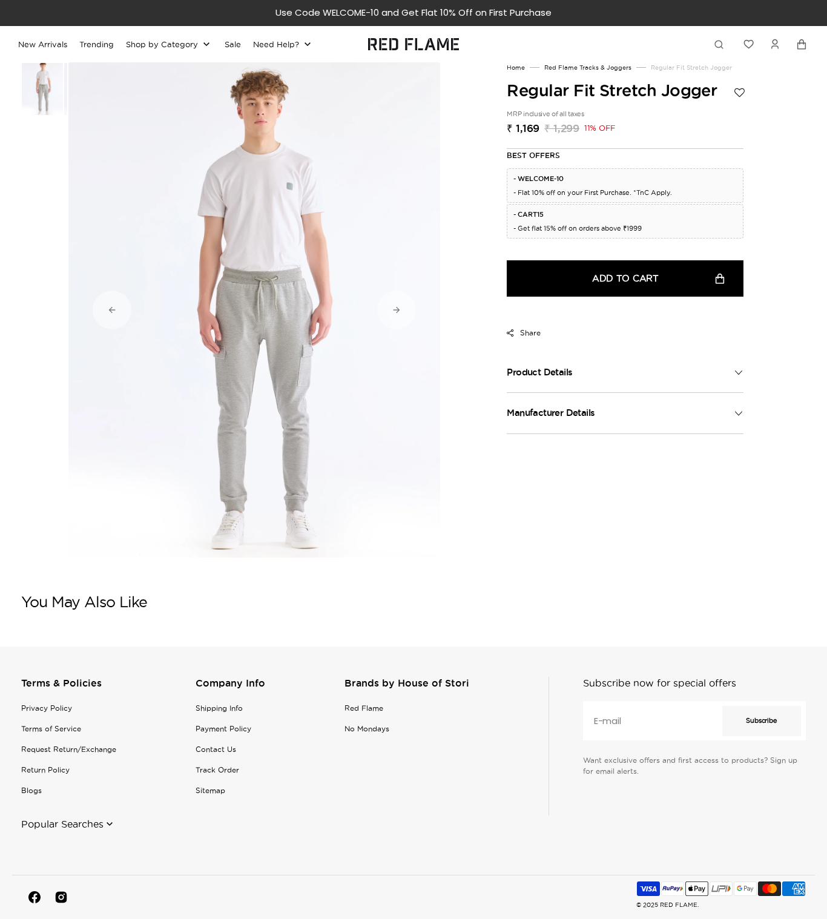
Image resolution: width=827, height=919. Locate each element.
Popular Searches (62, 824)
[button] (775, 44)
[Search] (721, 44)
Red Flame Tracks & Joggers (587, 67)
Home (516, 67)
